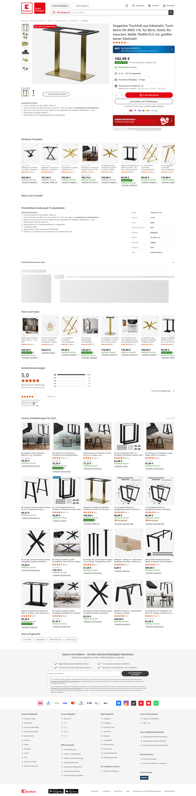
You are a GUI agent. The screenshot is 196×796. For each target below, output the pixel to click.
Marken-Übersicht (31, 766)
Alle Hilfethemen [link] (70, 750)
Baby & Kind (29, 736)
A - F (65, 723)
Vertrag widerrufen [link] (71, 762)
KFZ (25, 757)
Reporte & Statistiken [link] (151, 719)
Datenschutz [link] (118, 791)
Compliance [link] (106, 791)
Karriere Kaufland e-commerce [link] (154, 763)
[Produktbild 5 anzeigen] (25, 60)
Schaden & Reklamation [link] (73, 767)
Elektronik (28, 723)
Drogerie (27, 749)
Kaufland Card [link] (108, 727)
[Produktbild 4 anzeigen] (25, 52)
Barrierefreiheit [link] (170, 791)
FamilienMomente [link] (110, 753)
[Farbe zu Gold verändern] (25, 93)
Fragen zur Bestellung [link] (72, 754)
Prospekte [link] (107, 723)
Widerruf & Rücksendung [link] (73, 758)
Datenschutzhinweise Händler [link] (154, 741)
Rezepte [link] (106, 736)
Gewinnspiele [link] (108, 744)
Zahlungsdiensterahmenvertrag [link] (155, 737)
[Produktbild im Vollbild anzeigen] (70, 53)
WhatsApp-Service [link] (110, 757)
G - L (65, 727)
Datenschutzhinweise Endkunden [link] (156, 745)
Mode (26, 744)
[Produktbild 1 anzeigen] (25, 27)
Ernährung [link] (107, 749)
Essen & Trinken (30, 762)
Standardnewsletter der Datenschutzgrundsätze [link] (65, 681)
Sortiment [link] (107, 731)
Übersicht (67, 719)
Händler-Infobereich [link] (111, 771)
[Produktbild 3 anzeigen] (25, 43)
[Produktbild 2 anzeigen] (25, 35)
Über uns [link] (146, 723)
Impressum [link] (95, 791)
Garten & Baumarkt (31, 727)
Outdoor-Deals (29, 719)
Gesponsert (24, 165)
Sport (26, 753)
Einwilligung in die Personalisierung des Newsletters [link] (66, 688)
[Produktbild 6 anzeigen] (25, 68)
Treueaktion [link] (108, 740)
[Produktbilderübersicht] (25, 53)
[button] (144, 62)
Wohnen (27, 740)
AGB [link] (127, 791)
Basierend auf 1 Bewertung (32, 385)
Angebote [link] (107, 719)
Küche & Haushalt (31, 731)
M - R (66, 731)
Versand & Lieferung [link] (71, 771)
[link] (82, 5)
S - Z (65, 736)
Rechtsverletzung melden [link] (73, 775)
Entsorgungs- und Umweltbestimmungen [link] (147, 791)
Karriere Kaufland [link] (150, 759)
